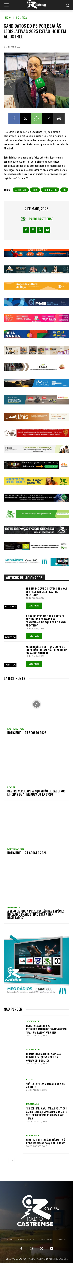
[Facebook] (14, 118)
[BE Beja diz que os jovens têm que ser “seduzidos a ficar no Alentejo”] (13, 593)
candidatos (50, 190)
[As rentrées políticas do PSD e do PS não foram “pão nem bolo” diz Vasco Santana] (13, 651)
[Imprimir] (59, 118)
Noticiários (15, 729)
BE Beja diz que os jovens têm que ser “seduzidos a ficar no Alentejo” (47, 591)
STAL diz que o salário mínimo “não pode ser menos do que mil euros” (46, 1141)
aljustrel (20, 190)
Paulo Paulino (36, 1258)
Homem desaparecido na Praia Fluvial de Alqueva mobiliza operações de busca (43, 1057)
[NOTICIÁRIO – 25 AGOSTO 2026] (36, 704)
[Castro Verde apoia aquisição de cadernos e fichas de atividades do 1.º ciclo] (36, 762)
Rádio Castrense (41, 218)
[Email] (47, 118)
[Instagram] (33, 230)
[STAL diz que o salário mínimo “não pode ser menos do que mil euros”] (13, 1140)
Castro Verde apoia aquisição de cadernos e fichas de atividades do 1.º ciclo (36, 793)
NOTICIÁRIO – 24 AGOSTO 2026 (27, 853)
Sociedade (33, 1021)
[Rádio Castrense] (36, 4)
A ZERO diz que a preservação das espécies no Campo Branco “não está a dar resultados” (36, 914)
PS (64, 190)
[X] (25, 118)
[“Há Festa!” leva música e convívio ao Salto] (13, 1084)
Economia (32, 1104)
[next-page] (12, 1160)
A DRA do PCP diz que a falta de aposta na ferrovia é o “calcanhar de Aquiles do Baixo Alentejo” (46, 620)
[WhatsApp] (36, 118)
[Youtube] (47, 230)
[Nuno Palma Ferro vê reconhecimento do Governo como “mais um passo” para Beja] (13, 1028)
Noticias (10, 606)
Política (21, 17)
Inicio (7, 17)
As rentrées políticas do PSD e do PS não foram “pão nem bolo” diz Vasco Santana (46, 650)
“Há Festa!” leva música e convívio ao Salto (45, 1085)
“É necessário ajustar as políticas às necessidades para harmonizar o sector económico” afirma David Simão (46, 1113)
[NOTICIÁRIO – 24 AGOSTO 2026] (36, 824)
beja (35, 190)
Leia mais (33, 605)
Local (11, 787)
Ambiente (13, 907)
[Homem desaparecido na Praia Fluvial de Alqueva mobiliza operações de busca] (13, 1056)
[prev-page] (6, 1160)
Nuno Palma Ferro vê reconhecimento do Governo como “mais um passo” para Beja (46, 1029)
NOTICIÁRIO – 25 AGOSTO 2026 (26, 732)
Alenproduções (58, 1258)
